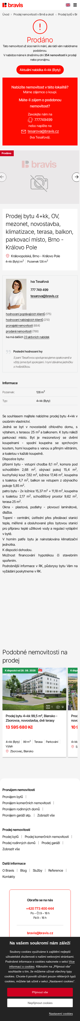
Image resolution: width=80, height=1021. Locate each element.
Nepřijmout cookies (40, 1003)
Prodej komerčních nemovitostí (47, 837)
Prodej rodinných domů (18, 843)
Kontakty (8, 876)
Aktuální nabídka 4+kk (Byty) (40, 70)
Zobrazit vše (46, 815)
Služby (37, 870)
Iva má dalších (27, 337)
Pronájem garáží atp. (16, 815)
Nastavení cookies (61, 1013)
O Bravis (8, 870)
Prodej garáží (51, 843)
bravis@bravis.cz (40, 933)
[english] (68, 5)
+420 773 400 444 (40, 908)
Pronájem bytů (12, 797)
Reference (55, 870)
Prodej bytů (10, 837)
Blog (23, 870)
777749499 (43, 119)
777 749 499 (39, 290)
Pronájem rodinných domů (21, 809)
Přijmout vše (40, 992)
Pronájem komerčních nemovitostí (26, 803)
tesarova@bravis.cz (43, 131)
